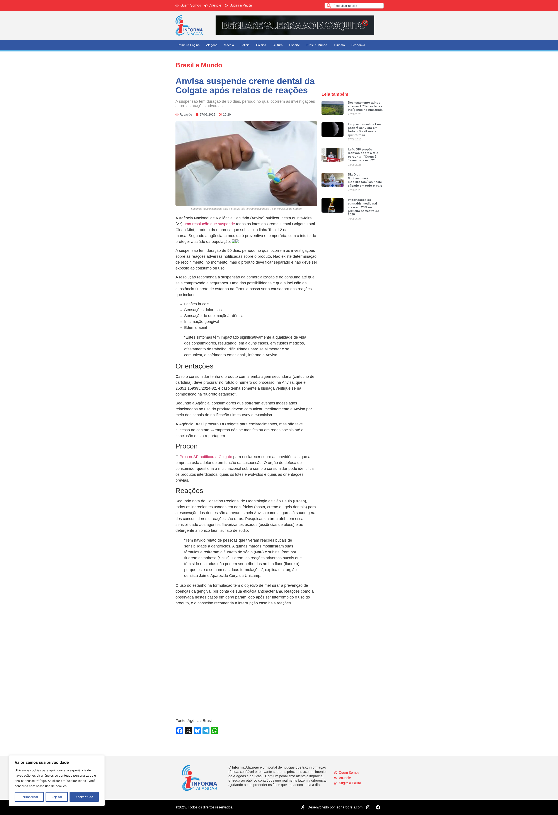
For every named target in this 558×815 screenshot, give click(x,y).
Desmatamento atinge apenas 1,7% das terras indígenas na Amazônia (365, 106)
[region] (57, 780)
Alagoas (211, 45)
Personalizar (29, 797)
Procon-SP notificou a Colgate (206, 457)
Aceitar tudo (84, 797)
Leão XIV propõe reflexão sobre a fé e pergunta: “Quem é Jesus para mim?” (363, 155)
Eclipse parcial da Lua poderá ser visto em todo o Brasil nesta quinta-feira (364, 129)
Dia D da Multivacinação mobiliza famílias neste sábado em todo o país (365, 180)
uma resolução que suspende (209, 224)
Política (261, 45)
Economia (358, 45)
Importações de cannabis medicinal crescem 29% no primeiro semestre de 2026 (363, 207)
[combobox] (354, 6)
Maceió (229, 45)
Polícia (245, 45)
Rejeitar (56, 797)
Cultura (278, 45)
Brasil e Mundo (316, 45)
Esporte (294, 45)
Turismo (339, 45)
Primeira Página (189, 45)
